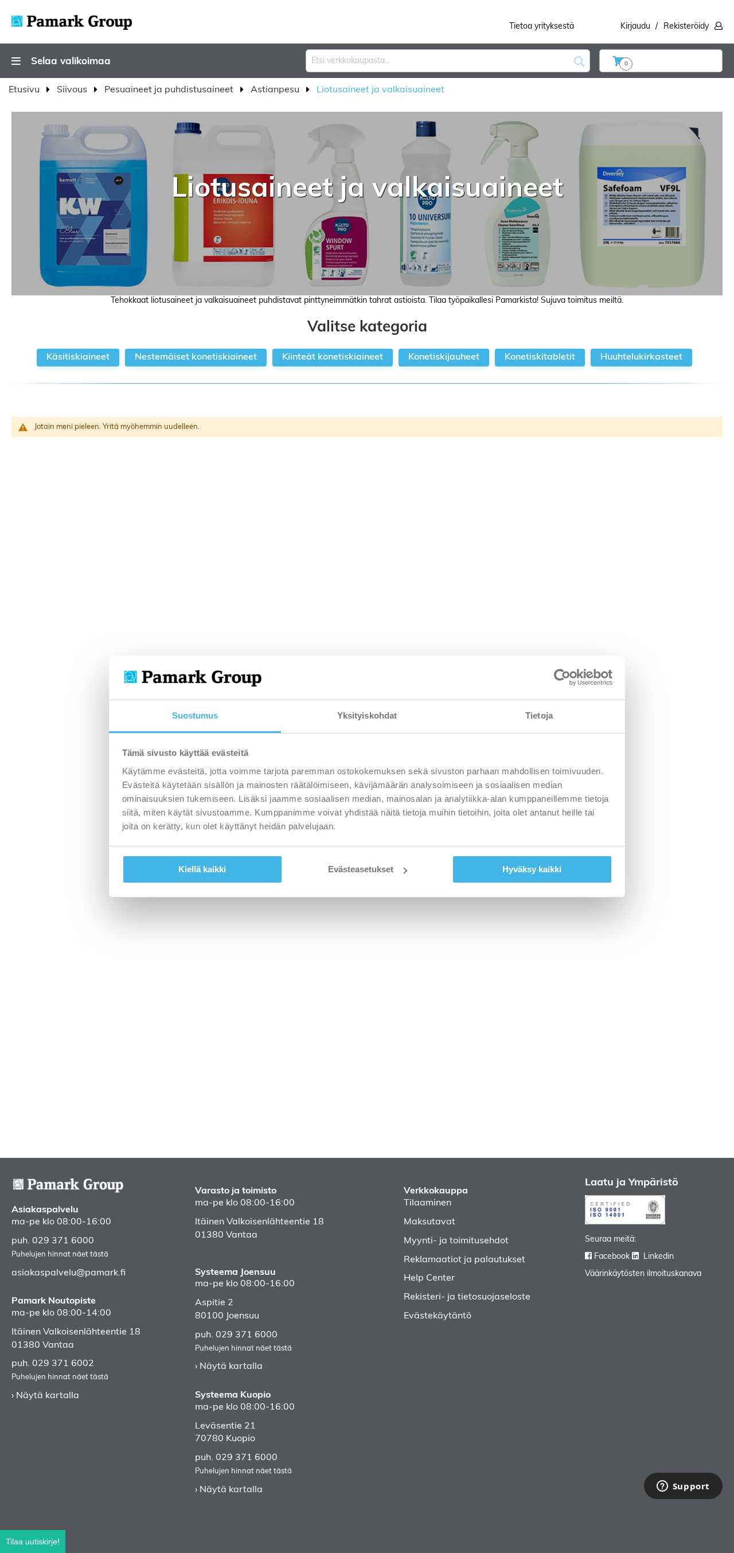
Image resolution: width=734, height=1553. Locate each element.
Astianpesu (276, 90)
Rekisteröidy (686, 26)
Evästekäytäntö (437, 1316)
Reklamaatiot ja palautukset (464, 1260)
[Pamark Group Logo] (71, 19)
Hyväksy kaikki (531, 869)
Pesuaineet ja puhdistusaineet (170, 90)
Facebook (612, 1256)
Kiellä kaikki (202, 869)
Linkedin (658, 1256)
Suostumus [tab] (195, 715)
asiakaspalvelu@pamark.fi (68, 1273)
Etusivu (25, 90)
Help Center (429, 1278)
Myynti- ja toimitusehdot (456, 1241)
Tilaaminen (427, 1203)
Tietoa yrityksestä (541, 26)
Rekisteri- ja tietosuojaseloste (467, 1297)
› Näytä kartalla (45, 1395)
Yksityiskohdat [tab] (367, 715)
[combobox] (448, 60)
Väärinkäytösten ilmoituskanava (643, 1274)
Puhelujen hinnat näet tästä (59, 1254)
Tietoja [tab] (539, 715)
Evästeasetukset (360, 869)
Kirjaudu (635, 26)
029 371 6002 (63, 1363)
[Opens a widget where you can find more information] (683, 1487)
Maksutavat (429, 1222)
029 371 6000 (63, 1241)
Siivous (73, 90)
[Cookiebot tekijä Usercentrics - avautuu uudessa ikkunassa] (562, 677)
